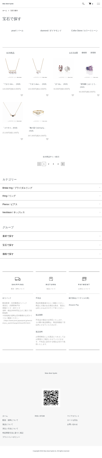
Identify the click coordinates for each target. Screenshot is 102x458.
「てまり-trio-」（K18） (12, 84)
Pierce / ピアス (9, 204)
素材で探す (8, 236)
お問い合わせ (72, 424)
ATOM (42, 416)
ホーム (4, 10)
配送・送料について (10, 420)
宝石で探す (14, 10)
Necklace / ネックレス (13, 212)
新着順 (93, 53)
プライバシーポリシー (11, 437)
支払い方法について (10, 429)
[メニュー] (98, 3)
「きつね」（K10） (61, 84)
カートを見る (72, 420)
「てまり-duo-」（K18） (38, 84)
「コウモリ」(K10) (9, 128)
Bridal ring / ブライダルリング (17, 187)
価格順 (84, 53)
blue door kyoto (7, 4)
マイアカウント (73, 416)
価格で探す (8, 254)
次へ (63, 164)
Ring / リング (9, 196)
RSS (36, 416)
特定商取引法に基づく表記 (12, 433)
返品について (7, 424)
